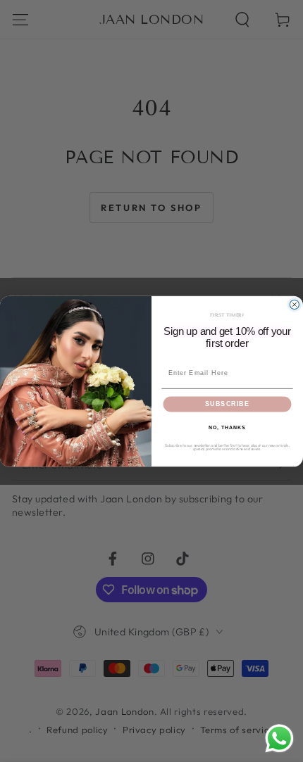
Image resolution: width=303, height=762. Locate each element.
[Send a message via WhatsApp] (279, 738)
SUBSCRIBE (227, 403)
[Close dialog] (294, 304)
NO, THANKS (227, 427)
